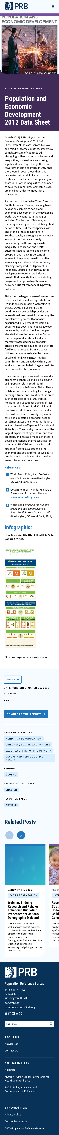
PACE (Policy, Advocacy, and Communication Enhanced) (21, 1089)
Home (8, 88)
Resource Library (31, 88)
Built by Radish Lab (16, 1108)
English (11, 790)
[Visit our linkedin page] (13, 1013)
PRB (6, 700)
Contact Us (11, 1051)
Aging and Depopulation (24, 738)
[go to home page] (16, 9)
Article (11, 805)
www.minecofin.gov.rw (24, 497)
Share (11, 679)
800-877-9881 (13, 1003)
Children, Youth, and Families (28, 744)
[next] (21, 835)
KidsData (10, 1070)
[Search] (51, 1024)
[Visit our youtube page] (17, 1014)
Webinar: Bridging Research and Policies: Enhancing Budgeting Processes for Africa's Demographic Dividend (23, 910)
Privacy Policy (13, 1115)
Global (11, 774)
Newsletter (11, 1044)
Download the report (24, 714)
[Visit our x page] (20, 1013)
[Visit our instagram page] (9, 1013)
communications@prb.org (20, 1007)
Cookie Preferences (16, 1121)
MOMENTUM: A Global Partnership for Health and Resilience (27, 1079)
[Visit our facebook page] (6, 1013)
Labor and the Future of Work (28, 750)
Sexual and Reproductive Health (24, 758)
